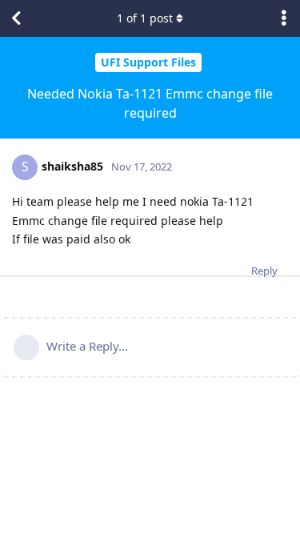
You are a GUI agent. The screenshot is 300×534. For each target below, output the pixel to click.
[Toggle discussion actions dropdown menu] (284, 18)
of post (145, 18)
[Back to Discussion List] (16, 18)
